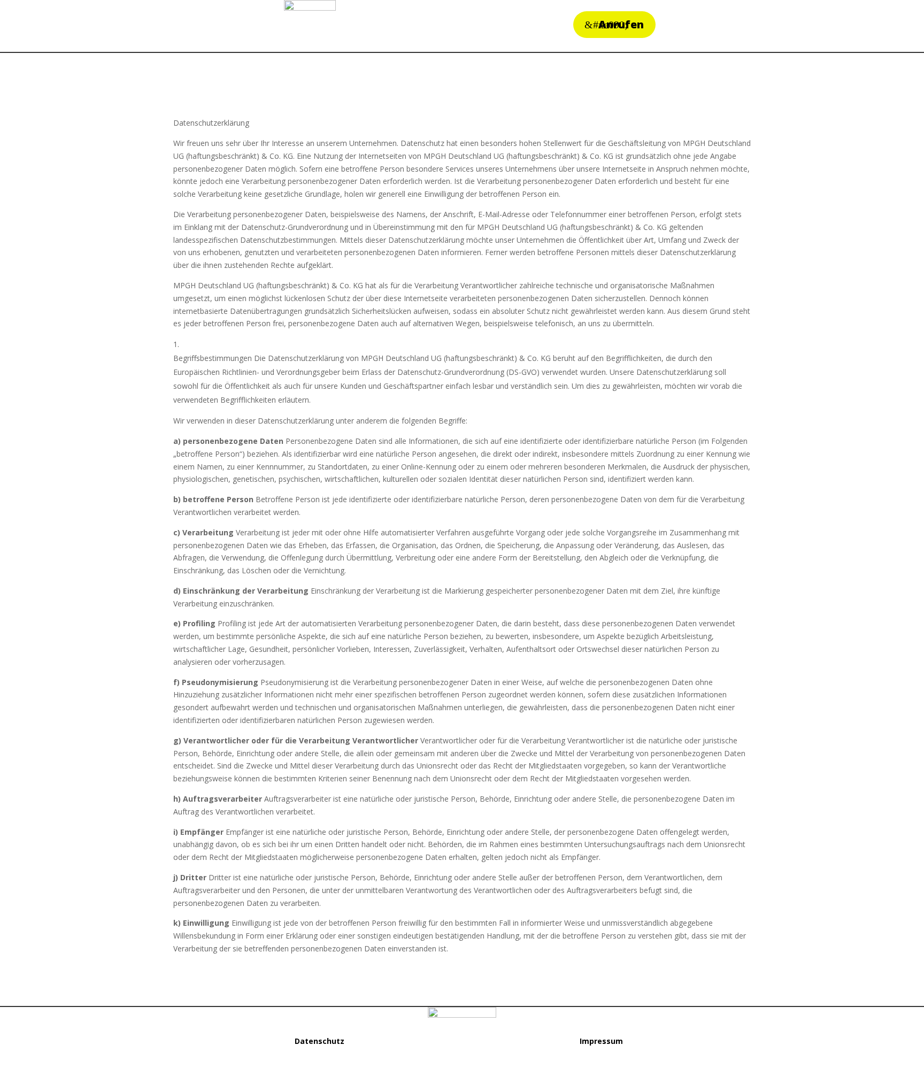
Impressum (601, 1041)
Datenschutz (319, 1041)
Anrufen (621, 24)
